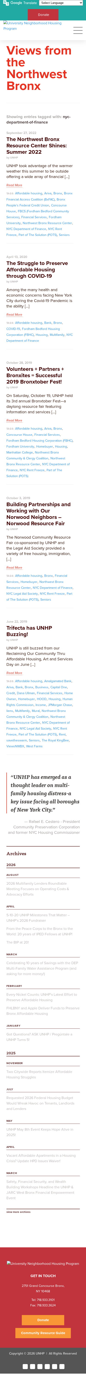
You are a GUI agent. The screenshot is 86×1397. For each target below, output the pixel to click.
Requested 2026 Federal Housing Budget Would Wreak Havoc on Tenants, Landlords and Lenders (40, 1103)
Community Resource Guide (43, 1333)
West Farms (34, 746)
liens (9, 711)
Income (41, 705)
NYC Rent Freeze (32, 470)
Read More (14, 185)
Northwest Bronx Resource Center (47, 223)
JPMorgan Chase (60, 705)
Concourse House (19, 435)
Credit (10, 693)
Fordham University (20, 446)
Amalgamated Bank (57, 681)
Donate (43, 15)
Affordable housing (28, 193)
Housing (42, 335)
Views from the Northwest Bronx (39, 68)
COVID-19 (13, 329)
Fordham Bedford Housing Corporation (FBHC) (39, 441)
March (11, 954)
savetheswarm (16, 740)
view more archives (18, 1212)
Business (41, 687)
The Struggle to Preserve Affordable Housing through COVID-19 (37, 269)
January (13, 1025)
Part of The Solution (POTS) (38, 235)
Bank (47, 323)
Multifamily (57, 335)
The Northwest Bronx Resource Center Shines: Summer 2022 (36, 145)
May (9, 1120)
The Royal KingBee (55, 740)
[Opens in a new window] (25, 1366)
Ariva (47, 193)
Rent (62, 734)
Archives (16, 853)
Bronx (57, 193)
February (14, 986)
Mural (36, 711)
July (9, 1089)
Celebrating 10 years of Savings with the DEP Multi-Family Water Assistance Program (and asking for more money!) (42, 968)
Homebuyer (44, 446)
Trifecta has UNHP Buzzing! (29, 631)
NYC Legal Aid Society (22, 594)
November (14, 1063)
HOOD (42, 699)
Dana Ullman (26, 693)
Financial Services (34, 217)
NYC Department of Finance (26, 229)
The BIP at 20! (17, 942)
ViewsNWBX (15, 746)
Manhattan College (19, 452)
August (12, 875)
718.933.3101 (45, 1300)
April (10, 906)
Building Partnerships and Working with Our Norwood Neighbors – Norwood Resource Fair (38, 514)
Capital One (58, 687)
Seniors (64, 235)
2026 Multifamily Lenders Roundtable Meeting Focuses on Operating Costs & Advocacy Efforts (37, 889)
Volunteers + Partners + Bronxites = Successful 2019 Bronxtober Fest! (35, 375)
